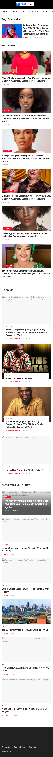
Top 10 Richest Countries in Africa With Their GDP (25, 630)
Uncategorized (11, 73)
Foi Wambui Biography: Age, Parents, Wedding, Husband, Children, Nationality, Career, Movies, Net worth (25, 118)
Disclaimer (33, 747)
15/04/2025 (26, 338)
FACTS (7, 496)
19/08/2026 (6, 239)
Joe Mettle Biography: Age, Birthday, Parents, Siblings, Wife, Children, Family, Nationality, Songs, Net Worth (24, 424)
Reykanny (28, 37)
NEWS (45, 12)
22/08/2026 (6, 84)
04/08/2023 (13, 554)
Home (4, 12)
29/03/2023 (38, 37)
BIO (23, 12)
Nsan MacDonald (14, 338)
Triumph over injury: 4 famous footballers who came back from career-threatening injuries (26, 504)
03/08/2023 (13, 595)
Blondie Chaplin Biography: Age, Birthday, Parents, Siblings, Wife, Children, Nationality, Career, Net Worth (26, 332)
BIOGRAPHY (7, 26)
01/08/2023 (13, 674)
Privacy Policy (19, 747)
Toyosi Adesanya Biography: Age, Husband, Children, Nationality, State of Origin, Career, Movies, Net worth (26, 274)
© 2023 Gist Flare (7, 752)
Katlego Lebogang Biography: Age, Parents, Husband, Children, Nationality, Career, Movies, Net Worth (25, 159)
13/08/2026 (6, 280)
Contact (33, 12)
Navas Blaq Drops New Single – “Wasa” (24, 470)
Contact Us (6, 747)
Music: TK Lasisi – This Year (19, 378)
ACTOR (5, 544)
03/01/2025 (26, 430)
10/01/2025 (26, 381)
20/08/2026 (6, 165)
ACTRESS (7, 110)
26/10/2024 (26, 473)
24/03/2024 (16, 511)
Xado (8, 511)
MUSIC (14, 12)
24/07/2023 (13, 715)
